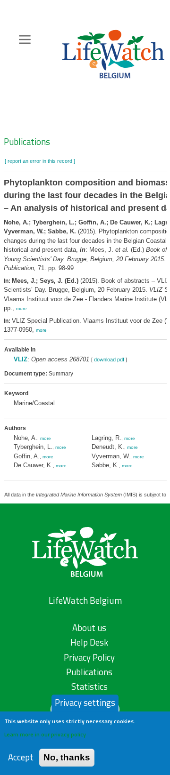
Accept (21, 757)
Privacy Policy (89, 657)
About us (89, 627)
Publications (27, 141)
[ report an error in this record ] (40, 161)
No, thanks (66, 757)
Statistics (89, 686)
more (21, 308)
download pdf (109, 359)
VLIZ (20, 359)
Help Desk (89, 642)
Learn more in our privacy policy (45, 734)
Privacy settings (85, 702)
